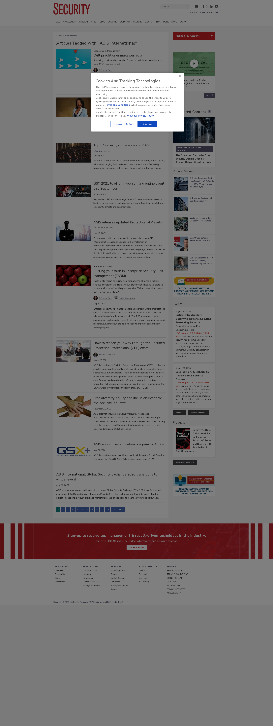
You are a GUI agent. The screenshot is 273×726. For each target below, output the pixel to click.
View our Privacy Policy (140, 115)
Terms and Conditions (117, 105)
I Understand (147, 124)
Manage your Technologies (123, 124)
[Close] (180, 76)
